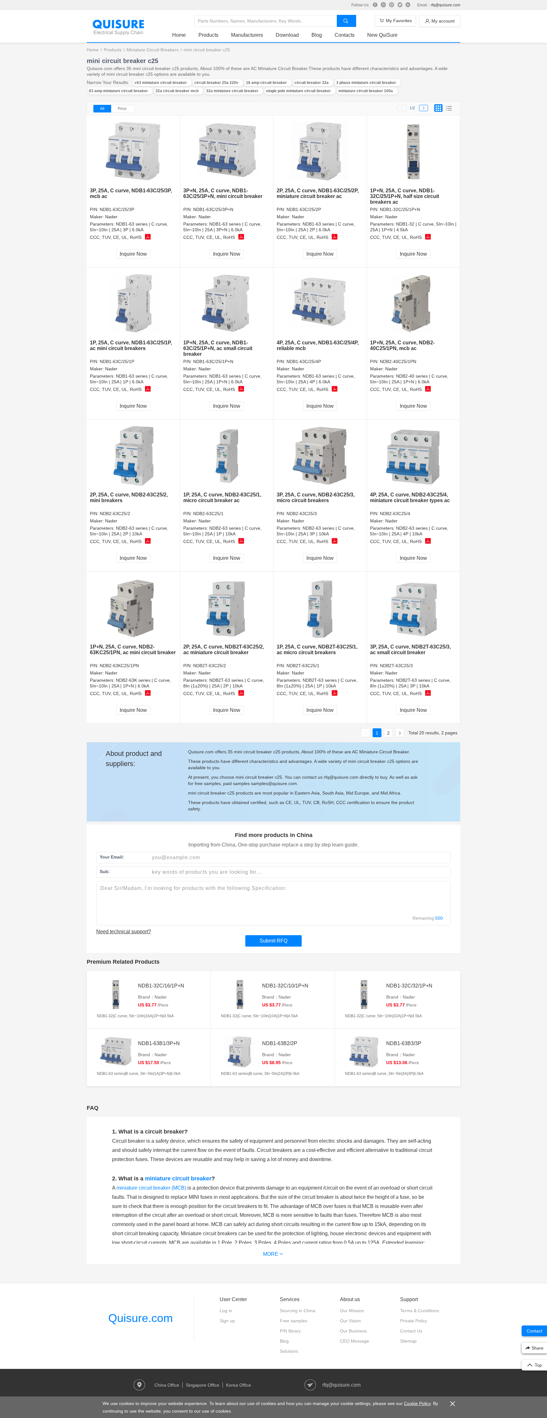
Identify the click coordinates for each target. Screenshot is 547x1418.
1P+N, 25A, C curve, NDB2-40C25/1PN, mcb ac (402, 345)
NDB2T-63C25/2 (209, 665)
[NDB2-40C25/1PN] (413, 304)
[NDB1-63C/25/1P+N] (227, 304)
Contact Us (411, 1330)
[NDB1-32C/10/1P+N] (240, 994)
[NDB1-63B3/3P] (364, 1052)
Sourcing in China (297, 1310)
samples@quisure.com (274, 783)
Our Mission (352, 1310)
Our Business (353, 1330)
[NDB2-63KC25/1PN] (133, 608)
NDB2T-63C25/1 (302, 665)
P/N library (290, 1330)
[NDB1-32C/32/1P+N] (364, 994)
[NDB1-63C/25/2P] (320, 151)
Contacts (345, 35)
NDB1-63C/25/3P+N (213, 209)
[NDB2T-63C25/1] (320, 608)
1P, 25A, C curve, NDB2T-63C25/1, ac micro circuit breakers (317, 649)
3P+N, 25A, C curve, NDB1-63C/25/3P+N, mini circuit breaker (222, 193)
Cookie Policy (417, 1403)
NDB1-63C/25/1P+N (213, 361)
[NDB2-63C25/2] (133, 456)
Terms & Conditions (419, 1310)
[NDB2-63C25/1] (227, 456)
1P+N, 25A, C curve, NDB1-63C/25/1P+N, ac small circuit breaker (217, 348)
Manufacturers (247, 35)
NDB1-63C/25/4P (303, 361)
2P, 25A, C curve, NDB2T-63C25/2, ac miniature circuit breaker (223, 649)
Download (287, 35)
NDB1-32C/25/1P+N (400, 209)
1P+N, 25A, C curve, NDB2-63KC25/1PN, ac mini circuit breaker (133, 649)
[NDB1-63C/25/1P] (133, 304)
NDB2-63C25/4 (395, 513)
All (102, 108)
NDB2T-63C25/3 (396, 665)
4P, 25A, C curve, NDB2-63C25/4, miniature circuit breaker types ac (410, 497)
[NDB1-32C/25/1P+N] (413, 151)
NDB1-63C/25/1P (117, 361)
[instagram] (383, 5)
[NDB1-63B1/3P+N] (116, 1052)
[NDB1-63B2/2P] (240, 1052)
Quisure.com (140, 1318)
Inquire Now (133, 254)
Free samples (293, 1320)
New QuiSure (382, 35)
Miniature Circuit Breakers (153, 49)
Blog (316, 35)
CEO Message (354, 1341)
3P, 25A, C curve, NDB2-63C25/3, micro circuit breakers (316, 497)
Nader (111, 216)
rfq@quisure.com (445, 5)
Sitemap (408, 1341)
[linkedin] (408, 5)
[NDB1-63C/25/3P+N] (227, 151)
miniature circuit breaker (178, 1178)
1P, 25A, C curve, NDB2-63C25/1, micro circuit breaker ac (222, 497)
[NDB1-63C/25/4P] (320, 304)
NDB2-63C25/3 (301, 513)
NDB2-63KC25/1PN (119, 665)
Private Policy (413, 1320)
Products (208, 35)
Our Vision (350, 1320)
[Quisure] (118, 33)
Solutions (289, 1351)
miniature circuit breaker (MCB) (151, 1188)
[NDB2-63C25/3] (320, 456)
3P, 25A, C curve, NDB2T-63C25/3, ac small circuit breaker (410, 649)
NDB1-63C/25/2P (303, 209)
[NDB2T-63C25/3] (413, 608)
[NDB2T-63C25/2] (227, 608)
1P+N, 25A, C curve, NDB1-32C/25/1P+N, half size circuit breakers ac (404, 196)
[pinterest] (391, 5)
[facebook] (375, 5)
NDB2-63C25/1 (208, 513)
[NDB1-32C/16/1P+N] (116, 994)
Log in (226, 1310)
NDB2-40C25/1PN (398, 361)
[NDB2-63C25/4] (413, 456)
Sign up (227, 1320)
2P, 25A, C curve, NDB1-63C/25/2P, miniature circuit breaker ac (318, 193)
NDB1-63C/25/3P (117, 209)
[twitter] (399, 5)
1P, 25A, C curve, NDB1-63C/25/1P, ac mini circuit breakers (131, 345)
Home (179, 35)
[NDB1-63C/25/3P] (133, 151)
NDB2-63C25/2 (115, 513)
